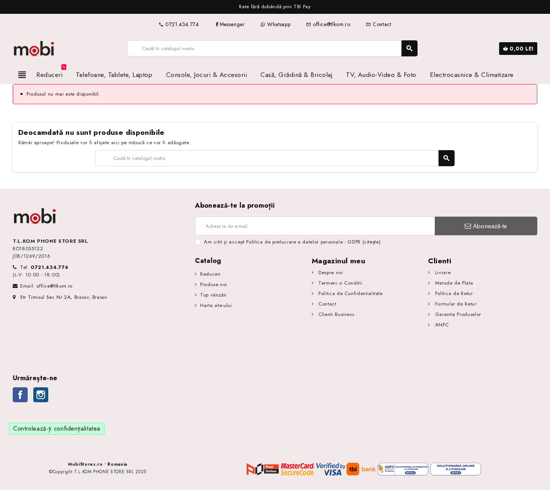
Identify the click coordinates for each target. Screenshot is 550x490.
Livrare (441, 272)
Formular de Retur (454, 303)
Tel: (44, 267)
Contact (378, 24)
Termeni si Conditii (339, 282)
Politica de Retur (453, 293)
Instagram (40, 394)
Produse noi (213, 284)
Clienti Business (335, 314)
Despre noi (330, 272)
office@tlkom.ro (328, 24)
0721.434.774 (179, 24)
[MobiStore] (34, 48)
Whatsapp (277, 24)
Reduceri (210, 273)
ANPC (441, 324)
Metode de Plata (453, 282)
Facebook (20, 394)
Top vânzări (213, 294)
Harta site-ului (216, 305)
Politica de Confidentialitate (350, 293)
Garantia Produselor (457, 314)
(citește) (372, 241)
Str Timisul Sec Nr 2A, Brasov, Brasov (63, 297)
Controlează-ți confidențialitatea (56, 428)
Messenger (232, 24)
